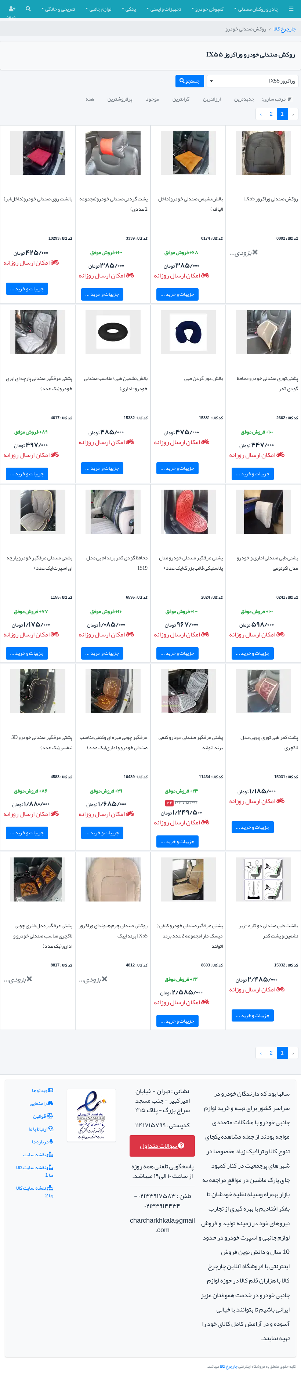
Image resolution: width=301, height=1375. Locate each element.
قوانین (40, 1116)
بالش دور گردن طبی (203, 378)
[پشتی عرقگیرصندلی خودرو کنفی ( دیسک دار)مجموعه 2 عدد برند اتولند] (188, 881)
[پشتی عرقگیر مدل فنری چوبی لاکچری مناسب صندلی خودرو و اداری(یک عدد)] (37, 881)
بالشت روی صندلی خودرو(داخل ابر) (38, 198)
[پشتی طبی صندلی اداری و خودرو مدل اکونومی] (263, 513)
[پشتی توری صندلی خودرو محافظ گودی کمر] (263, 334)
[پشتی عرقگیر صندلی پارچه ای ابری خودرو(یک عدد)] (37, 334)
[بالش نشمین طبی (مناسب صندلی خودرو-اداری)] (113, 334)
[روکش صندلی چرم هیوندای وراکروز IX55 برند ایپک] (113, 881)
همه (90, 99)
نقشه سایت (35, 1154)
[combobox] (252, 81)
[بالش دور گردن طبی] (188, 334)
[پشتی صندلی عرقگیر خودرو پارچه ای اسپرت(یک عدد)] (37, 513)
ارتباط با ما (38, 1129)
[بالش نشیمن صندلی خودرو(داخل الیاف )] (188, 154)
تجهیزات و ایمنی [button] (165, 9)
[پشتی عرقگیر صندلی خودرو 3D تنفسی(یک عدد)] (37, 693)
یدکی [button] (131, 9)
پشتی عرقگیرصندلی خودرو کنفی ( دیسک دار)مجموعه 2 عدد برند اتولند (190, 935)
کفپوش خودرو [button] (209, 9)
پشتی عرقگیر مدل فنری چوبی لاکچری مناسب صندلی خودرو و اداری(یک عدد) (42, 935)
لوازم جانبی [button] (100, 9)
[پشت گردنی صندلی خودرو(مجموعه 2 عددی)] (113, 154)
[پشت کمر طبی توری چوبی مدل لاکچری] (263, 693)
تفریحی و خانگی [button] (60, 9)
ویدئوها (40, 1090)
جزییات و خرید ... (177, 294)
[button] (291, 9)
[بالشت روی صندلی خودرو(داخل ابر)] (37, 154)
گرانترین (181, 99)
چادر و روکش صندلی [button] (258, 9)
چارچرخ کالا (284, 28)
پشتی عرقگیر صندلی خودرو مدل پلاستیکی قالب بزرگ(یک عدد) (191, 562)
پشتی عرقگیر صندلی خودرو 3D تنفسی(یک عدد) (41, 742)
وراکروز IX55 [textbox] (282, 81)
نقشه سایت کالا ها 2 (34, 1192)
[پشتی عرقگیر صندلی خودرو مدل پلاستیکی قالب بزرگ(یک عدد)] (188, 513)
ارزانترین (212, 99)
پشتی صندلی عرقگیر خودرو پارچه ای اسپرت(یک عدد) (39, 562)
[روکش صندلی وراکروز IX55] (263, 154)
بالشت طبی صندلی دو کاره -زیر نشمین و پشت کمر (268, 930)
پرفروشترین (120, 99)
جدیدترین (244, 99)
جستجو (192, 81)
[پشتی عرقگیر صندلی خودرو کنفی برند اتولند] (188, 693)
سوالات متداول (159, 1145)
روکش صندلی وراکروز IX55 (271, 198)
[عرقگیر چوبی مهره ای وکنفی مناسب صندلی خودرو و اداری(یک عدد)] (113, 693)
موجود (152, 99)
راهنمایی (38, 1103)
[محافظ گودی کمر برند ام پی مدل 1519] (113, 513)
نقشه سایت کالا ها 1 (34, 1171)
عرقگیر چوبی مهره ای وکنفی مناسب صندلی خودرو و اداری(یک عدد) (114, 742)
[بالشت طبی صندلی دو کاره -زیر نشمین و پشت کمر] (263, 881)
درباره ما (41, 1141)
